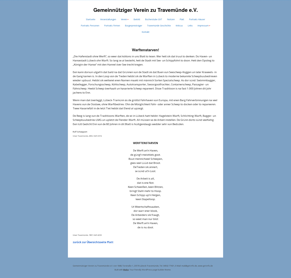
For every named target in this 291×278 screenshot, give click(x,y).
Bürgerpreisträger (133, 25)
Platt (182, 19)
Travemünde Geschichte (159, 25)
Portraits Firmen (112, 25)
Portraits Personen (90, 25)
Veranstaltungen (108, 19)
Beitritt (137, 19)
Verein (124, 19)
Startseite (90, 19)
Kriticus (179, 25)
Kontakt (145, 31)
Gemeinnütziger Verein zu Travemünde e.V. (145, 9)
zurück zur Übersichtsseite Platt (93, 242)
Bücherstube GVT (153, 19)
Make (126, 269)
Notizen (171, 19)
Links (190, 25)
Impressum (203, 25)
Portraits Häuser (197, 19)
